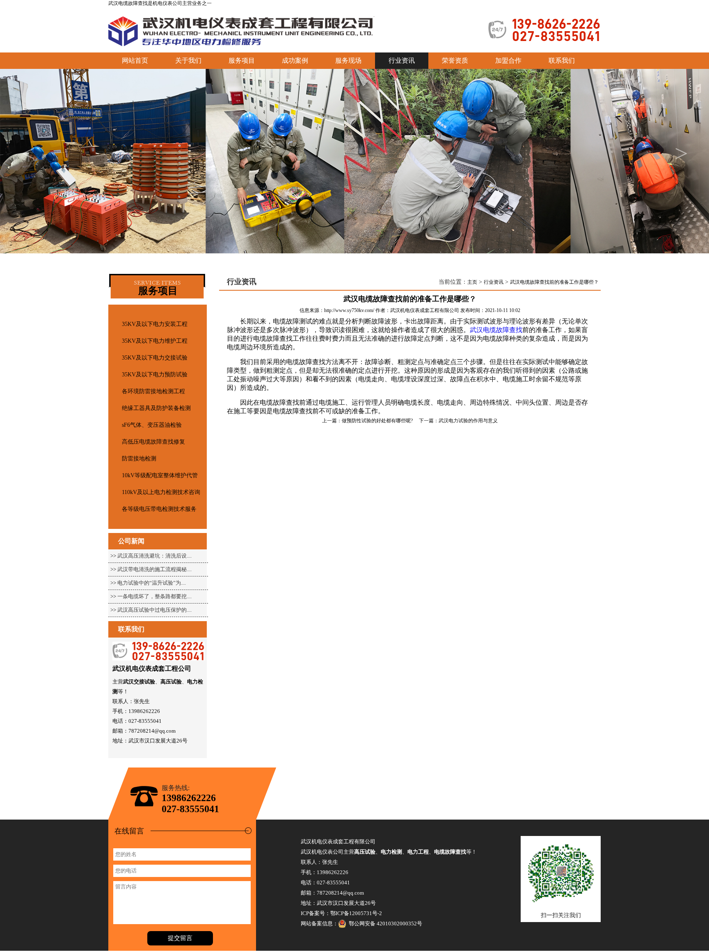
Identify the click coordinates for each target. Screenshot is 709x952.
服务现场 (348, 60)
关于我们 (188, 60)
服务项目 (242, 60)
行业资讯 (493, 282)
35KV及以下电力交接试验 (155, 358)
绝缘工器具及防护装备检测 (156, 408)
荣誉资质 (455, 60)
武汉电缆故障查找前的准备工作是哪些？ (554, 282)
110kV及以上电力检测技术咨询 (161, 492)
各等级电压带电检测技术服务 (159, 509)
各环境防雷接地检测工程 (153, 391)
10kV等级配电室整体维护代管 (160, 475)
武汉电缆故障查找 (128, 3)
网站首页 (135, 60)
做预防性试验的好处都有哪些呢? (377, 421)
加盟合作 (508, 60)
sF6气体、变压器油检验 (152, 425)
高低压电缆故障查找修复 (153, 442)
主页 (472, 282)
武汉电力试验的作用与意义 (468, 421)
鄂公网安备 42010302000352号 (384, 923)
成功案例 (295, 60)
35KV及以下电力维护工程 (155, 341)
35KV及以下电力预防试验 (155, 374)
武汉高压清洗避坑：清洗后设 (152, 556)
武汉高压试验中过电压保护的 (152, 610)
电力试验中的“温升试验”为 (149, 583)
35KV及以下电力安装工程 (155, 324)
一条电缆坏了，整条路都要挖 (152, 596)
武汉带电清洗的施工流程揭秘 (152, 569)
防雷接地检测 (139, 459)
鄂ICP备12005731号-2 (356, 913)
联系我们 (562, 60)
